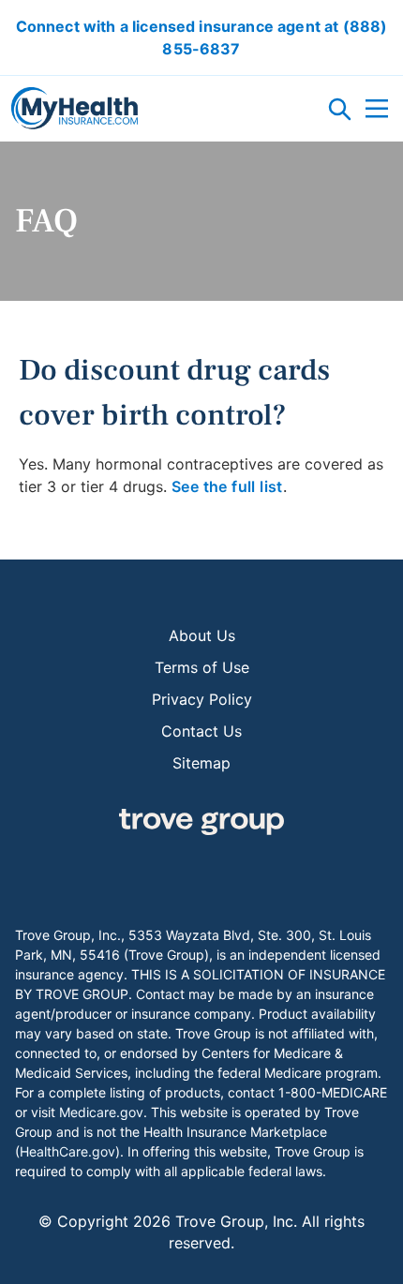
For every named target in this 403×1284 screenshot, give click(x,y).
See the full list (227, 486)
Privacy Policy (202, 699)
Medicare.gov (101, 1112)
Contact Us (201, 731)
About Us (202, 635)
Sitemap (201, 763)
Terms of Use (202, 667)
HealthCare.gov (67, 1151)
